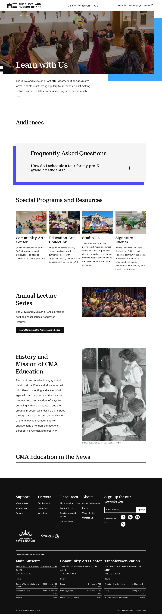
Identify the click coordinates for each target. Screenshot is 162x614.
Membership (22, 508)
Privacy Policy (141, 610)
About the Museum (91, 503)
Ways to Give (22, 503)
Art (96, 5)
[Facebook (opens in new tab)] (123, 517)
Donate (19, 513)
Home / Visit (23, 16)
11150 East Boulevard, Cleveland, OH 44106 (36, 568)
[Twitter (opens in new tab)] (123, 524)
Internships (43, 508)
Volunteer (42, 513)
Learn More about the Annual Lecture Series (39, 330)
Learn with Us (66, 508)
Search (147, 5)
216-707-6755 (112, 574)
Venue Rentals (89, 513)
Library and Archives (70, 503)
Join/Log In (134, 5)
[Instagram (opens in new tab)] (130, 517)
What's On (83, 5)
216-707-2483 (68, 574)
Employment (44, 503)
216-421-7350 (24, 574)
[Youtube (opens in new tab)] (137, 517)
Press (85, 508)
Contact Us (87, 518)
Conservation (66, 521)
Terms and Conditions (125, 610)
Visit (70, 5)
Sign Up (141, 509)
